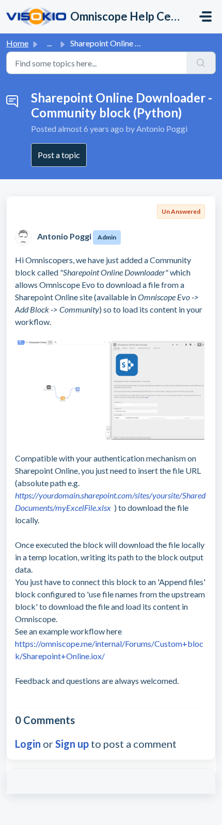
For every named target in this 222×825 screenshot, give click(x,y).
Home (17, 43)
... (49, 43)
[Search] (201, 62)
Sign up (72, 743)
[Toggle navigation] (205, 16)
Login (28, 743)
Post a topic (59, 155)
